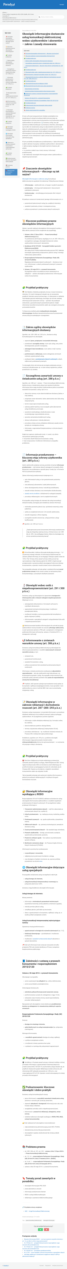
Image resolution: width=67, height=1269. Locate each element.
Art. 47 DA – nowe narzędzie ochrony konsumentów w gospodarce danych (44, 1252)
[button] (40, 1229)
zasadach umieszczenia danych (42, 939)
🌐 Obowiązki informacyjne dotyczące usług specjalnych (10, 136)
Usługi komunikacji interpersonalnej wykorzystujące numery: (40, 91)
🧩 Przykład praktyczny (9, 56)
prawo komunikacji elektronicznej (33, 1220)
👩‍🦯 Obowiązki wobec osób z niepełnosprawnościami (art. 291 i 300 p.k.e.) (11, 95)
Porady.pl (6, 1265)
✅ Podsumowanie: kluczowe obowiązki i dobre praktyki (11, 160)
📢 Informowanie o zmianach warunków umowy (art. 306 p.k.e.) (11, 104)
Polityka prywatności (57, 1265)
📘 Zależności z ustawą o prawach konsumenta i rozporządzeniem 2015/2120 (10, 146)
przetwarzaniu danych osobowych (46, 359)
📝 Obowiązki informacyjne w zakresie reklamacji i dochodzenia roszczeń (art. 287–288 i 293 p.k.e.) (11, 114)
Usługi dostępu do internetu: (32, 88)
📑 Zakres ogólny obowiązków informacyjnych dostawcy (10, 63)
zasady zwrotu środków (32, 493)
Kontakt (62, 4)
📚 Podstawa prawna (9, 166)
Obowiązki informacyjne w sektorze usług (35, 179)
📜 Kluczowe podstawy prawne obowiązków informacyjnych (10, 49)
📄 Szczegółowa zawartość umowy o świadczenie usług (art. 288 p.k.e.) (11, 71)
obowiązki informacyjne (48, 1220)
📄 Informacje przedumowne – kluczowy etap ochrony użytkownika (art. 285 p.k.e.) (11, 81)
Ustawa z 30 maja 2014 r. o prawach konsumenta (37, 98)
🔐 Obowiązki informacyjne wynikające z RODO (11, 128)
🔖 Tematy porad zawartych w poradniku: (10, 172)
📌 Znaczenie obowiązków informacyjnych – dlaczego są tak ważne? (10, 40)
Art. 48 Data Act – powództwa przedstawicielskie (37, 1250)
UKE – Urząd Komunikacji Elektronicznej (37, 1211)
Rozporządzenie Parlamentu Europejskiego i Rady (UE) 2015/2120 (41, 100)
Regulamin (48, 1265)
